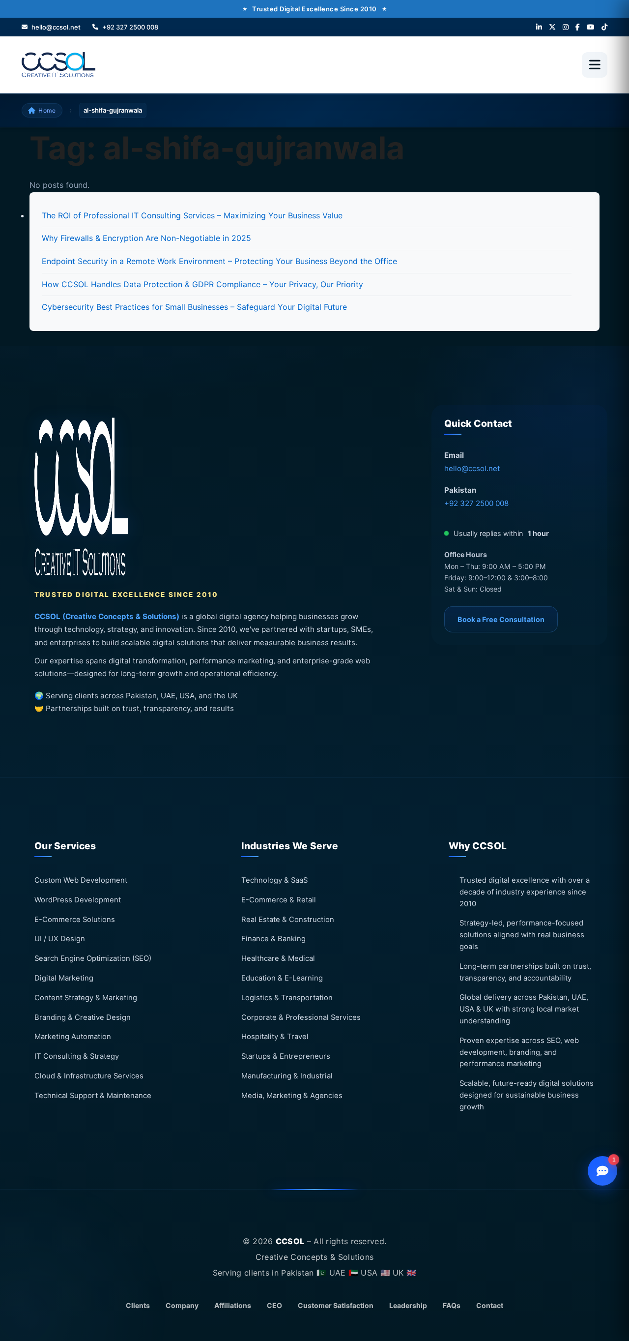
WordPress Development (77, 899)
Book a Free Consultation (500, 619)
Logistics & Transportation (287, 997)
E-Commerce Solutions (74, 919)
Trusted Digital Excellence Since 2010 (314, 9)
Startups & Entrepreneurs (285, 1056)
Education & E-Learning (282, 978)
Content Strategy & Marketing (85, 997)
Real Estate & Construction (287, 919)
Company (182, 1305)
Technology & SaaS (274, 880)
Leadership (408, 1305)
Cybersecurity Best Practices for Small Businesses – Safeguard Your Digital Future (194, 307)
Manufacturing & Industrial (287, 1076)
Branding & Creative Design (82, 1017)
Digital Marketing (63, 978)
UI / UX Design (59, 938)
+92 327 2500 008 (476, 503)
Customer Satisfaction (335, 1305)
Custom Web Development (80, 880)
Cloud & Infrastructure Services (88, 1076)
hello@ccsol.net (472, 468)
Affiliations (232, 1305)
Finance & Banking (273, 938)
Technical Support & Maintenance (92, 1095)
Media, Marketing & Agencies (292, 1095)
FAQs (451, 1305)
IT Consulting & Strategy (76, 1056)
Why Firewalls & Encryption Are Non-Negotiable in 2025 (146, 238)
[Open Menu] (594, 65)
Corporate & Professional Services (301, 1017)
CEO (274, 1305)
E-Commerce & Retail (278, 899)
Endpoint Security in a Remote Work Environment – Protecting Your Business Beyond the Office (219, 261)
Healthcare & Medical (278, 958)
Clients (138, 1305)
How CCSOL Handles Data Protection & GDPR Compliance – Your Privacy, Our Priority (202, 284)
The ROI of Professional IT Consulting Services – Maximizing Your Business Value (192, 215)
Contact (489, 1305)
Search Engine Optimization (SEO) (92, 958)
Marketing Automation (72, 1036)
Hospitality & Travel (275, 1036)
